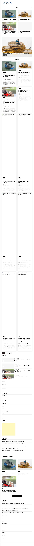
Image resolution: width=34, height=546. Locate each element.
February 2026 (4, 391)
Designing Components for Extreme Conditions (24, 91)
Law (2, 413)
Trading (3, 420)
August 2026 (4, 384)
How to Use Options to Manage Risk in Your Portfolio (24, 259)
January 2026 (4, 393)
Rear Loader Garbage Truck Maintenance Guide (9, 259)
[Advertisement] (8, 429)
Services (4, 336)
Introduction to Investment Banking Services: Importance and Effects (25, 20)
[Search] (31, 7)
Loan (19, 336)
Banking (4, 51)
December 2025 (4, 395)
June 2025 (4, 400)
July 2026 (3, 386)
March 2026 (4, 388)
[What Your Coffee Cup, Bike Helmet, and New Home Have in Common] (9, 464)
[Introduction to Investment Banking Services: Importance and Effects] (25, 464)
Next (9, 353)
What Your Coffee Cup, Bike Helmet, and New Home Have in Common (10, 20)
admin (5, 79)
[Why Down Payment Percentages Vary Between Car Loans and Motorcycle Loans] (9, 481)
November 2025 (4, 398)
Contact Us (4, 538)
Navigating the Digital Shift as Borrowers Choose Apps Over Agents (24, 340)
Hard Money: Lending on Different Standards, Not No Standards (9, 181)
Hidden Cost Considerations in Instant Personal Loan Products (24, 181)
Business (20, 88)
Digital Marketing (5, 411)
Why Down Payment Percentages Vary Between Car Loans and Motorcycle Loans (10, 32)
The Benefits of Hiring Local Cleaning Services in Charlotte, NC (9, 340)
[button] (17, 7)
